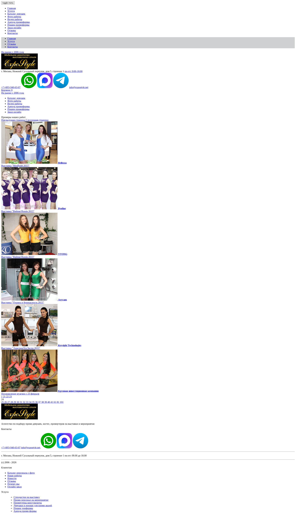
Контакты (12, 33)
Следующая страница (37, 120)
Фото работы (14, 16)
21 (4, 396)
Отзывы (11, 30)
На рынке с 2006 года (12, 52)
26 (5, 402)
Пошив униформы (23, 508)
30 (18, 402)
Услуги (11, 11)
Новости (11, 478)
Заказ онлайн (14, 27)
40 (49, 402)
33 (27, 402)
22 (7, 396)
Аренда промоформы (18, 22)
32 (24, 402)
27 (8, 402)
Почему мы (13, 484)
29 (15, 402)
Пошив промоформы (18, 25)
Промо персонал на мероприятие (31, 500)
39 (45, 402)
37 (39, 402)
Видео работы (14, 19)
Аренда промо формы (25, 511)
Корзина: (6, 90)
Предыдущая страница (13, 120)
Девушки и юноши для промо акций (33, 505)
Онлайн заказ (14, 486)
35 (33, 402)
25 (2, 402)
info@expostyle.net (78, 87)
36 (36, 402)
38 (42, 402)
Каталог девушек (16, 13)
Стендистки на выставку (27, 497)
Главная (11, 8)
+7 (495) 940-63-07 (11, 87)
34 (30, 402)
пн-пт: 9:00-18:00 (73, 71)
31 (21, 402)
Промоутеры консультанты (28, 502)
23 (10, 396)
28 (12, 402)
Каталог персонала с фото (21, 473)
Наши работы (14, 475)
